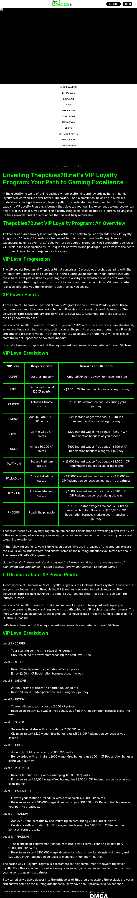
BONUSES (15, 891)
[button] (10, 3)
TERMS (58, 891)
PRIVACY (67, 891)
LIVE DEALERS (68, 87)
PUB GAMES (68, 110)
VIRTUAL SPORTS (68, 134)
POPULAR (68, 99)
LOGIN (127, 4)
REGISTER (113, 4)
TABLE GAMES (68, 145)
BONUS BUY (68, 116)
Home (65, 166)
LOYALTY (35, 891)
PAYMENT (26, 891)
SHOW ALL (68, 93)
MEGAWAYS (68, 122)
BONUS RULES (47, 891)
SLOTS (68, 128)
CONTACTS (82, 891)
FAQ (74, 891)
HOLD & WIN (68, 139)
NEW (68, 105)
